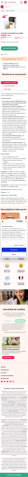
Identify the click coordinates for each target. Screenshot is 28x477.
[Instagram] (13, 381)
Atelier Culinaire (12, 401)
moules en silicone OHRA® (8, 404)
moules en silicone (21, 404)
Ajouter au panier (15, 475)
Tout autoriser (14, 249)
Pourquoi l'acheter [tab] (10, 82)
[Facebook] (2, 381)
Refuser (14, 254)
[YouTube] (7, 381)
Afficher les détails (19, 245)
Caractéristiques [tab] (9, 86)
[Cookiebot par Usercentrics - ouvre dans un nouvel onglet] (17, 221)
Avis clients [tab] (7, 89)
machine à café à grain (21, 440)
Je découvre (7, 357)
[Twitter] (4, 381)
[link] (7, 267)
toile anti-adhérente (13, 410)
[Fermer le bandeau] (25, 221)
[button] (2, 2)
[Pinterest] (10, 381)
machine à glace (5, 451)
